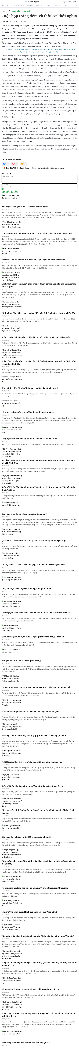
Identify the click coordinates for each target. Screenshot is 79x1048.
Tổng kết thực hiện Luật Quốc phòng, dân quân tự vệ (26, 588)
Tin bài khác (10, 191)
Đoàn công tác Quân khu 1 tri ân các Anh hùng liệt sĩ (26, 1042)
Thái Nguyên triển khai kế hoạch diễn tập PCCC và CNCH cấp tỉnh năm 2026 (37, 612)
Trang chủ (6, 11)
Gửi (3, 189)
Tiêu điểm (5, 5)
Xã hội (65, 5)
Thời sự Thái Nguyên (17, 5)
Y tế (71, 5)
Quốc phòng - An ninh (21, 11)
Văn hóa (57, 5)
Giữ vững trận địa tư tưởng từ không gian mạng (24, 514)
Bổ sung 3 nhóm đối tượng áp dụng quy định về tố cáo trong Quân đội (34, 735)
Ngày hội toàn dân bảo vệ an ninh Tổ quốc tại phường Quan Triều (32, 786)
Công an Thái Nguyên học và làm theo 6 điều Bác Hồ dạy (28, 412)
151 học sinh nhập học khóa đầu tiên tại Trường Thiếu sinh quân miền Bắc (36, 687)
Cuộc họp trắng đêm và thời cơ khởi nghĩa (50, 168)
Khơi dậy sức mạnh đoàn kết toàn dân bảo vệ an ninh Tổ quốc (30, 711)
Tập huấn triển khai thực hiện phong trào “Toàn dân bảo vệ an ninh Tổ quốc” (38, 936)
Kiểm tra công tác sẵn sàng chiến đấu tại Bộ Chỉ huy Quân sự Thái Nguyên (36, 337)
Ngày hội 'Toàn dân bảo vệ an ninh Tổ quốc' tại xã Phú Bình (29, 438)
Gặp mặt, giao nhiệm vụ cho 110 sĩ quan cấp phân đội (26, 837)
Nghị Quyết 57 (40, 5)
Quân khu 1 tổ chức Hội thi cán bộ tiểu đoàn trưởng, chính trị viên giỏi (34, 540)
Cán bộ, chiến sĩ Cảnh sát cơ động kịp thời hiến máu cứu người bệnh (33, 564)
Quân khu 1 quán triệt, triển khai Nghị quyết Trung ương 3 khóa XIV (33, 637)
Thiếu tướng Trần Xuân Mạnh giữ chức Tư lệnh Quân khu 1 (29, 912)
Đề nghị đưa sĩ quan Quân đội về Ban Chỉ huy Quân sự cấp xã (30, 989)
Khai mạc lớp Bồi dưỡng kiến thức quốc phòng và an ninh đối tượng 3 (34, 259)
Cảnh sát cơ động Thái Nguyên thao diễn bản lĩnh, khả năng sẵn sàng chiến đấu (38, 313)
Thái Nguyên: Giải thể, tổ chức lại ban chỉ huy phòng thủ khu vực (32, 762)
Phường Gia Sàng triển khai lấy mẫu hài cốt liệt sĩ (25, 206)
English (65, 2)
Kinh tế (49, 5)
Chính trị (30, 5)
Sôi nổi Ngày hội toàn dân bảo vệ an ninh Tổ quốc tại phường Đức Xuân (35, 888)
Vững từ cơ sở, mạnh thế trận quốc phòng (21, 660)
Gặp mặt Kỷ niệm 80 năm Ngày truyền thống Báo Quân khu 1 (30, 388)
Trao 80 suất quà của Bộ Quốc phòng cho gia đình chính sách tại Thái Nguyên (37, 233)
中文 (70, 2)
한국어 (74, 2)
